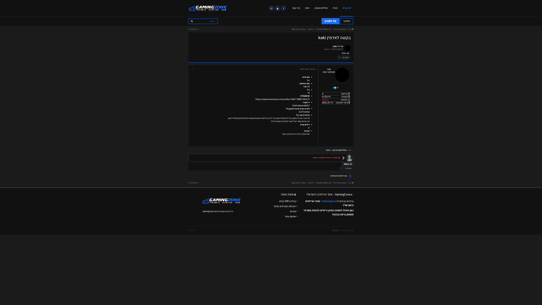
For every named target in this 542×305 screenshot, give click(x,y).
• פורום (293, 211)
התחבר (346, 21)
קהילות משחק (321, 8)
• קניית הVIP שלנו (288, 201)
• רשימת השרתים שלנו (285, 206)
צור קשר (296, 8)
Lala (335, 46)
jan (334, 150)
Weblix (335, 230)
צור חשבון (330, 21)
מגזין (335, 8)
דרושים (327, 49)
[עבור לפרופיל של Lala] (348, 48)
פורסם (307, 69)
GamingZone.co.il (210, 211)
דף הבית (346, 8)
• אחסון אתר (291, 216)
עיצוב (192, 230)
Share (344, 53)
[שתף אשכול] (192, 69)
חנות (307, 8)
